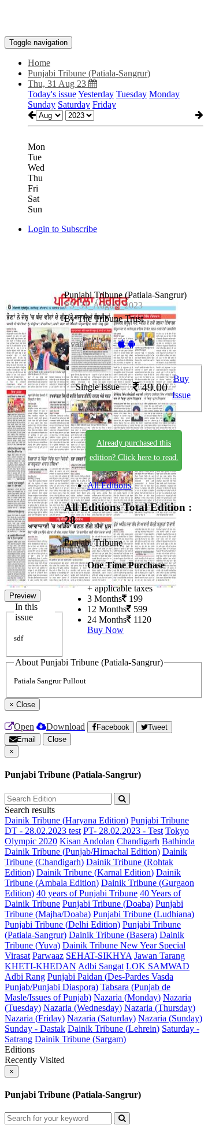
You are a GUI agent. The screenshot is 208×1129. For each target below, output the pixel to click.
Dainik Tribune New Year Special (123, 945)
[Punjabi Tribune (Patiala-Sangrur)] (104, 19)
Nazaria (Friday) (35, 1018)
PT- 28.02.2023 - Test (123, 831)
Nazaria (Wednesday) (82, 1008)
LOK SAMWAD (158, 966)
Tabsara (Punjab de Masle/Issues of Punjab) (87, 992)
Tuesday (131, 94)
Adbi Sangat (101, 966)
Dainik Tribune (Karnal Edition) (95, 872)
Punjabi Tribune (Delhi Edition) (62, 924)
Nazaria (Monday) (127, 997)
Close (56, 739)
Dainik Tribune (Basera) (113, 935)
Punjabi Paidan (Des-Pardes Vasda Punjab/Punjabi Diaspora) (89, 982)
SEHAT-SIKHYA (99, 956)
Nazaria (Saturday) (101, 1018)
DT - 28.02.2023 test (43, 831)
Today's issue (52, 94)
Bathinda (178, 841)
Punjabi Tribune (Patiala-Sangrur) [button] (89, 73)
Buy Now (105, 630)
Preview (22, 595)
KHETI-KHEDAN (40, 966)
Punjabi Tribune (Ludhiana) (143, 914)
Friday (104, 104)
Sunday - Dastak (35, 1029)
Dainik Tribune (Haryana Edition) (66, 820)
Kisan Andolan (87, 841)
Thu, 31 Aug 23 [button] (58, 84)
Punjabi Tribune (160, 820)
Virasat (17, 956)
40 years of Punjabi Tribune (87, 893)
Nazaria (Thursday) (159, 1008)
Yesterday (96, 94)
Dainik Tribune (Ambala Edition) (93, 877)
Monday (164, 94)
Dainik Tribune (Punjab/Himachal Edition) (82, 851)
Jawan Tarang (159, 956)
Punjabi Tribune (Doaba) (107, 904)
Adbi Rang (25, 976)
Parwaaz (48, 956)
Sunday (41, 104)
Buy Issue (181, 387)
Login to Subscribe (62, 229)
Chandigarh (138, 841)
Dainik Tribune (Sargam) (80, 1039)
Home (39, 63)
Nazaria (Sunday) (170, 1018)
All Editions (109, 485)
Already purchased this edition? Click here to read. (134, 450)
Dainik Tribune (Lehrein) (113, 1029)
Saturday (74, 104)
